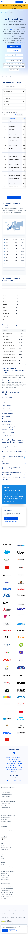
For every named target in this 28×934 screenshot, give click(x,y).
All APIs (2, 845)
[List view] (20, 115)
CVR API (3, 852)
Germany (22, 29)
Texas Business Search (6, 890)
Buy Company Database (6, 864)
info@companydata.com (6, 794)
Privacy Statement (5, 917)
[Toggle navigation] (25, 2)
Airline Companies (7, 397)
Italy (11, 29)
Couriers (4, 402)
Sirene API (3, 854)
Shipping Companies (7, 413)
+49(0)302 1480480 (5, 807)
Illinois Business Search (6, 894)
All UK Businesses (5, 873)
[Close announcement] (26, 7)
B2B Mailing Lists (5, 875)
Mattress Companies (7, 429)
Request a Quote (5, 879)
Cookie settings (21, 917)
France (13, 27)
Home (2, 12)
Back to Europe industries (8, 77)
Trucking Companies (7, 421)
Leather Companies (7, 424)
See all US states (5, 898)
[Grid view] (17, 115)
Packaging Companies (8, 435)
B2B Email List (4, 869)
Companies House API (6, 847)
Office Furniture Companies (9, 432)
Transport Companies (7, 418)
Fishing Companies (7, 405)
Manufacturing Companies (9, 427)
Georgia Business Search (7, 892)
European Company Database (8, 871)
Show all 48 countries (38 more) (14, 268)
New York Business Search (7, 896)
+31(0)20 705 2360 (5, 796)
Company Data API (19, 42)
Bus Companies (6, 400)
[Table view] (15, 115)
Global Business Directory (7, 867)
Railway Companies (7, 410)
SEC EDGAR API (4, 849)
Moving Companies (7, 408)
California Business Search (7, 886)
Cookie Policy (13, 917)
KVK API (3, 856)
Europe (6, 12)
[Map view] (22, 115)
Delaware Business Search (7, 888)
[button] (14, 46)
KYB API (3, 858)
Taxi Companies (6, 416)
